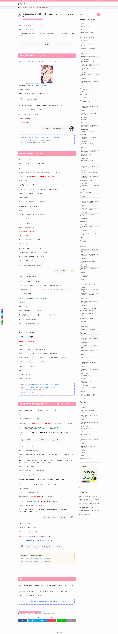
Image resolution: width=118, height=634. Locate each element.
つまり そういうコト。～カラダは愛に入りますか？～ (90, 234)
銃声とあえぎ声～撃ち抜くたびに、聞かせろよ (89, 351)
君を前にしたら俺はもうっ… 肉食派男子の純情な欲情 (90, 196)
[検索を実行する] (98, 14)
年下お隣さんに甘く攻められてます (88, 131)
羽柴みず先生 (84, 366)
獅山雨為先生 (84, 230)
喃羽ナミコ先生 (84, 347)
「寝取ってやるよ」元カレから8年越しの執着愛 (90, 186)
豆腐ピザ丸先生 (84, 251)
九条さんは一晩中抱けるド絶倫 (87, 410)
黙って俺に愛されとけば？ (86, 428)
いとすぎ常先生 (84, 97)
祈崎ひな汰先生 (84, 110)
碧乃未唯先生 (84, 40)
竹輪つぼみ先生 (84, 287)
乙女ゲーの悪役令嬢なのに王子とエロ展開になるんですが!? (89, 107)
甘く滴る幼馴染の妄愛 (85, 375)
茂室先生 (83, 450)
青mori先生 (83, 45)
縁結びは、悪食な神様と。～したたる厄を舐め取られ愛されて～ (89, 155)
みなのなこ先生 (84, 431)
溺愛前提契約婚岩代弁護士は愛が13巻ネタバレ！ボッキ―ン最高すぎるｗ (43, 137)
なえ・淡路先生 (84, 321)
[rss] (97, 1)
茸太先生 (83, 272)
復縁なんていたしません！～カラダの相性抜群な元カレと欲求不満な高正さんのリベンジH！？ (89, 295)
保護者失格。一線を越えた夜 (87, 313)
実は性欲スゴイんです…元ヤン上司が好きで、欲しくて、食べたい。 (89, 167)
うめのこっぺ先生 (85, 122)
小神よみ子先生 (84, 158)
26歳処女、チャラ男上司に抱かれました (89, 329)
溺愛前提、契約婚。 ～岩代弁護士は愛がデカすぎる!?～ (33, 19)
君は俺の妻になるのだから (86, 281)
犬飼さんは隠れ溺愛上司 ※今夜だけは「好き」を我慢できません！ (90, 101)
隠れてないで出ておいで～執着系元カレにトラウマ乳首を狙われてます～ (89, 255)
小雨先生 (83, 205)
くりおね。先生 (84, 147)
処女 (36, 613)
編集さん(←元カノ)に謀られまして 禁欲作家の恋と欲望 (90, 75)
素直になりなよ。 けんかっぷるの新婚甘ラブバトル (90, 138)
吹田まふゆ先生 (84, 385)
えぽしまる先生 (84, 129)
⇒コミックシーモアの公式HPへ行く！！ (29, 531)
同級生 (44, 613)
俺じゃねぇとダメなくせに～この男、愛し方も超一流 (89, 416)
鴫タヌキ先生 (84, 218)
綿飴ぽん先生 (84, 455)
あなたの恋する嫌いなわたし (87, 192)
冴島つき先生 (84, 224)
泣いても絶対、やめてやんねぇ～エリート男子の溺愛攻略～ (89, 265)
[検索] (99, 1)
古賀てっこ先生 (84, 198)
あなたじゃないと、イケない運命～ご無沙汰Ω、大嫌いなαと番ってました (89, 395)
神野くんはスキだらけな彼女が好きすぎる (89, 56)
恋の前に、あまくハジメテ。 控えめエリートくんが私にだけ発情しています (90, 209)
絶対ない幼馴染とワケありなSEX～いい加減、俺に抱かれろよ (89, 302)
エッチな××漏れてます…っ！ (87, 51)
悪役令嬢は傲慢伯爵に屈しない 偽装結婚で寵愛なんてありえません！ (90, 82)
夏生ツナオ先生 (84, 335)
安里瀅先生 (83, 78)
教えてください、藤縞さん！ (87, 324)
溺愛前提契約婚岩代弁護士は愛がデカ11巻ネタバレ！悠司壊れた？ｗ (45, 62)
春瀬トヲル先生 (84, 373)
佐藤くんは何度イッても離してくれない (89, 180)
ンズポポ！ (22, 4)
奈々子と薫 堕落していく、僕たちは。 (89, 308)
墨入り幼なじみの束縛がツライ (87, 37)
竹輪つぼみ (40, 613)
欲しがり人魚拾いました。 (86, 357)
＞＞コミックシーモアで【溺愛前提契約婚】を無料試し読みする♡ (35, 83)
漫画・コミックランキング (89, 484)
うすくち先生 (84, 117)
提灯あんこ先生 (84, 298)
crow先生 (83, 189)
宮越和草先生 (84, 437)
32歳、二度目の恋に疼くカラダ (87, 43)
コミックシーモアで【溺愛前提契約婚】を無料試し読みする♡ (40, 140)
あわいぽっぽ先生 (85, 59)
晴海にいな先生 (84, 378)
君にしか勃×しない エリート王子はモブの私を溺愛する (90, 241)
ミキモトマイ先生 (85, 426)
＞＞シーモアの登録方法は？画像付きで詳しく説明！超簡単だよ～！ (38, 558)
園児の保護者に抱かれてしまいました (88, 160)
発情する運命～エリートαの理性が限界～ (89, 345)
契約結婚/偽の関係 (50, 613)
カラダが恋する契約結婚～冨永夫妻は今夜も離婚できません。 (89, 89)
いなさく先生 (84, 103)
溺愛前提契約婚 (22, 613)
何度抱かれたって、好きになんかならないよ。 (89, 440)
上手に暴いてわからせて (86, 452)
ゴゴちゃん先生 (84, 212)
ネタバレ (83, 460)
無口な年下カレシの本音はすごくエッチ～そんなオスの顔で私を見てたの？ (89, 144)
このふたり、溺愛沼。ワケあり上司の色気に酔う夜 (89, 423)
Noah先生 (83, 354)
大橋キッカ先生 (84, 134)
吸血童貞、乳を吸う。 (85, 458)
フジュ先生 (83, 391)
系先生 (82, 163)
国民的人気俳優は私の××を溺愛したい (89, 61)
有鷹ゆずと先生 (84, 53)
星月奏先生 (83, 407)
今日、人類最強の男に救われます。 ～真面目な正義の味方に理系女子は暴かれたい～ (90, 227)
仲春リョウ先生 (84, 326)
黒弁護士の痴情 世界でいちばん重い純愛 (89, 249)
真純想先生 (83, 412)
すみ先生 (83, 243)
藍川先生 (83, 29)
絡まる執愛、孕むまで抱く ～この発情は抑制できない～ (90, 370)
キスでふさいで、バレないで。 (87, 404)
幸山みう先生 (84, 183)
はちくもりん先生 (85, 359)
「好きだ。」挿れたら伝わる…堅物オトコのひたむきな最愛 (89, 114)
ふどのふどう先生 (85, 398)
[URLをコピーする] (71, 620)
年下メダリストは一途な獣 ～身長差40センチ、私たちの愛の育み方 (90, 173)
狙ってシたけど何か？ (85, 94)
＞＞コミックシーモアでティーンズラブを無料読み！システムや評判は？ (37, 540)
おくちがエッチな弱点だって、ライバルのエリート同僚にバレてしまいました (89, 65)
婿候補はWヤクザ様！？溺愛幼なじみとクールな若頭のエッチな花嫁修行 (90, 215)
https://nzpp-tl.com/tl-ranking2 (28, 392)
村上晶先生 (83, 443)
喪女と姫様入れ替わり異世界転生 (88, 48)
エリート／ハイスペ (30, 613)
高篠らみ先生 (84, 258)
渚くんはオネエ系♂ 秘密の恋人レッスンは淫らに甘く (89, 332)
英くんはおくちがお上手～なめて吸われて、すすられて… (89, 276)
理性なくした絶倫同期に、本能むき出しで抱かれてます (89, 262)
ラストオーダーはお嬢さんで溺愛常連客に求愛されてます (89, 388)
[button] (22, 620)
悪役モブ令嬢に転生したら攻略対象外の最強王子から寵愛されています (89, 126)
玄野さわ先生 (84, 170)
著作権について (82, 487)
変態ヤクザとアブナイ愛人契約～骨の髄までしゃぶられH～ (89, 382)
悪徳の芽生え (84, 246)
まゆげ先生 (83, 419)
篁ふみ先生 (83, 279)
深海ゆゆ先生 (84, 237)
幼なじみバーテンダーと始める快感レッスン (89, 269)
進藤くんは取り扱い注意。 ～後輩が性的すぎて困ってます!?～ (90, 339)
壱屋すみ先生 (84, 91)
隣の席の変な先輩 (84, 119)
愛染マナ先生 (84, 35)
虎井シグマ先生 (84, 315)
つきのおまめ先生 (85, 305)
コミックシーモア (85, 26)
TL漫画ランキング (85, 23)
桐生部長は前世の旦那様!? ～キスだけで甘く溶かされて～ (89, 177)
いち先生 (83, 85)
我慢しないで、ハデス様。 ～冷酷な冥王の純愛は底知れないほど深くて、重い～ (90, 151)
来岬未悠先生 (84, 141)
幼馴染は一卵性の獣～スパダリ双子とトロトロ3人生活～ (89, 69)
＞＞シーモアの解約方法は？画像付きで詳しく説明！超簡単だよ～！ (38, 561)
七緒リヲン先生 (84, 342)
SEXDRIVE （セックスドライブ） (88, 284)
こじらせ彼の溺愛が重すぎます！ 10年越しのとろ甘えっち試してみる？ (90, 202)
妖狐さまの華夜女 (84, 221)
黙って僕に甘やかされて (86, 434)
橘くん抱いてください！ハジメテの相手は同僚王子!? (89, 402)
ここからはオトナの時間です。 (87, 310)
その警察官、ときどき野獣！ (87, 318)
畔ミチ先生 (83, 72)
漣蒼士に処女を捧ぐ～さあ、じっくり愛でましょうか (89, 447)
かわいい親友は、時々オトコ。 (87, 32)
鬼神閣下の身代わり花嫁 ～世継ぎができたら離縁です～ (90, 363)
